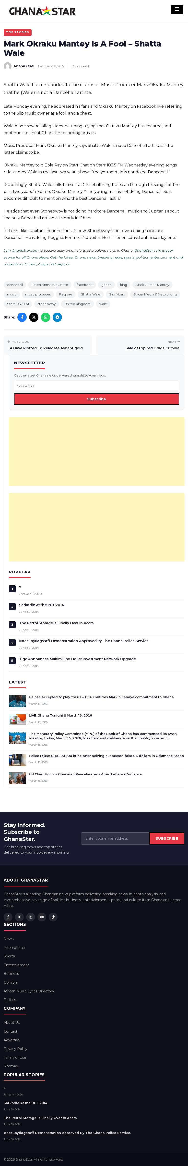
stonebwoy (47, 304)
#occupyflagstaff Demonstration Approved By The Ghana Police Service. (84, 641)
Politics (10, 1000)
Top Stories (17, 32)
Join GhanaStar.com (21, 250)
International (14, 947)
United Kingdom (77, 304)
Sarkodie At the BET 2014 (41, 605)
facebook (85, 285)
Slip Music (117, 294)
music (11, 294)
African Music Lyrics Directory (29, 991)
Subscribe (96, 399)
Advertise (12, 1040)
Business (11, 973)
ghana (106, 285)
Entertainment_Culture (50, 285)
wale (103, 304)
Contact (10, 1031)
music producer (37, 294)
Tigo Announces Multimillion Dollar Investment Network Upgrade (77, 659)
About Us (12, 1022)
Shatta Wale (90, 294)
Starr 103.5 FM (18, 304)
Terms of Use (15, 1057)
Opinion (10, 982)
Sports (9, 956)
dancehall (15, 285)
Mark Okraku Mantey (152, 285)
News (8, 939)
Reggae (65, 294)
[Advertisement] (96, 451)
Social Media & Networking (155, 294)
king (123, 285)
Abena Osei (23, 66)
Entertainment (16, 965)
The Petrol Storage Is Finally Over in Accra (56, 623)
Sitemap (11, 1066)
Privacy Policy (15, 1049)
